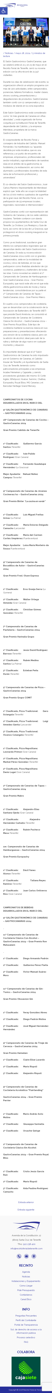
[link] (4, 11)
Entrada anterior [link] (26, 1202)
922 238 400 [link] (29, 1244)
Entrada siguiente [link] (26, 1209)
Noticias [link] (9, 53)
